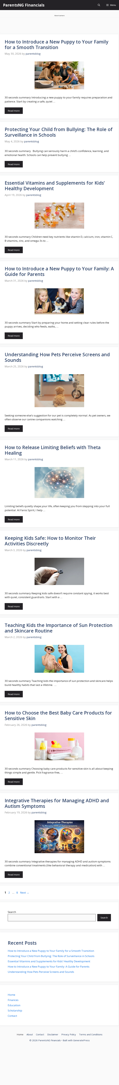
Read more (14, 110)
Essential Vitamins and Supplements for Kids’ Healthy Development (55, 186)
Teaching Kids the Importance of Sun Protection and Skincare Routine (58, 628)
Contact (12, 1016)
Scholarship (15, 1010)
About (29, 1034)
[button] (99, 5)
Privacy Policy (68, 1034)
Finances (13, 1000)
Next (24, 892)
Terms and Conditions (90, 1034)
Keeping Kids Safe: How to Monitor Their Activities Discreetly (50, 541)
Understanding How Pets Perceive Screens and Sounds (57, 357)
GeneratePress (81, 1040)
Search (12, 912)
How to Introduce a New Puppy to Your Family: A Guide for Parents (59, 271)
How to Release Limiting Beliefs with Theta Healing (53, 450)
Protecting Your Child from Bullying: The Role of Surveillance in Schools (58, 132)
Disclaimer (52, 1034)
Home (11, 994)
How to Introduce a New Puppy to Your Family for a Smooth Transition (56, 44)
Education (14, 1005)
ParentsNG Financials (23, 5)
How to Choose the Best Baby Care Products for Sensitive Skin (58, 715)
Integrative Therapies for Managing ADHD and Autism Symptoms (57, 803)
